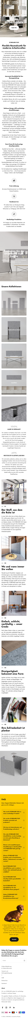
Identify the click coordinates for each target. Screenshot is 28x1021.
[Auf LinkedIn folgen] (14, 1008)
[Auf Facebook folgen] (2, 1008)
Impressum (4, 983)
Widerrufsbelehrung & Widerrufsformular (6, 967)
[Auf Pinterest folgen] (10, 1008)
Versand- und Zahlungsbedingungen (6, 973)
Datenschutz (4, 980)
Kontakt (14, 939)
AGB (2, 978)
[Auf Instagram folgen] (6, 1008)
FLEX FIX (14, 28)
